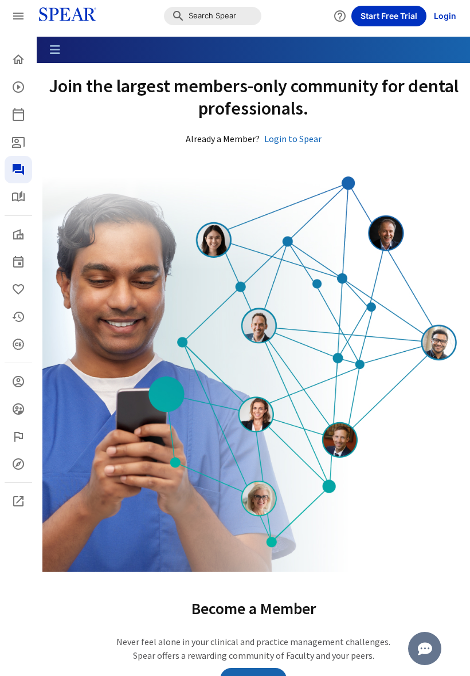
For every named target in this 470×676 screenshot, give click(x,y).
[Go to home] (64, 16)
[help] (339, 16)
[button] (212, 16)
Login (445, 16)
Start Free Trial (389, 16)
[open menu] (18, 16)
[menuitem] (18, 59)
